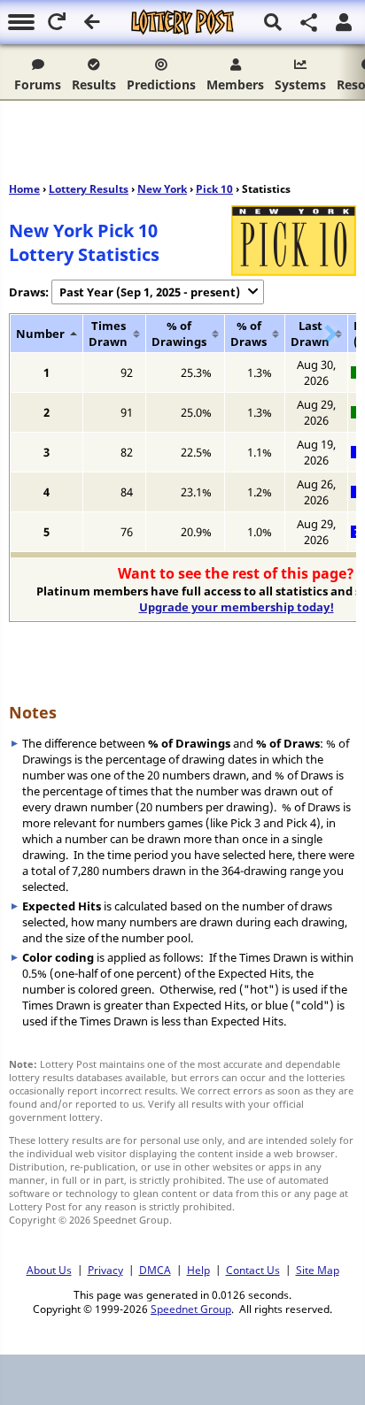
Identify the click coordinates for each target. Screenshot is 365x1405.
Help (198, 1270)
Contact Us (253, 1270)
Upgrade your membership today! (236, 607)
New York (162, 188)
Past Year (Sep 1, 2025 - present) (149, 292)
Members (235, 84)
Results (94, 84)
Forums (37, 84)
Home (24, 188)
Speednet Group (191, 1308)
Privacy (105, 1270)
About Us (49, 1270)
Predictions (161, 84)
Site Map (317, 1270)
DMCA (155, 1270)
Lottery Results (88, 188)
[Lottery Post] (182, 22)
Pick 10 (214, 188)
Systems (300, 84)
